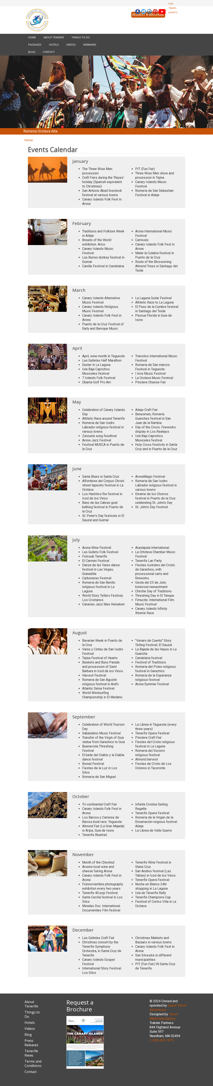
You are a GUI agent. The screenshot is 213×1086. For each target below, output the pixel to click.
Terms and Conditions (33, 1063)
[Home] (37, 20)
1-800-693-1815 (162, 1040)
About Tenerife (53, 37)
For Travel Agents (173, 8)
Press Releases (31, 1042)
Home (32, 37)
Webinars (89, 44)
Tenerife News (31, 1053)
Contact (49, 52)
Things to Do (81, 37)
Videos (71, 44)
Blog (31, 52)
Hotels (54, 44)
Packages (35, 44)
